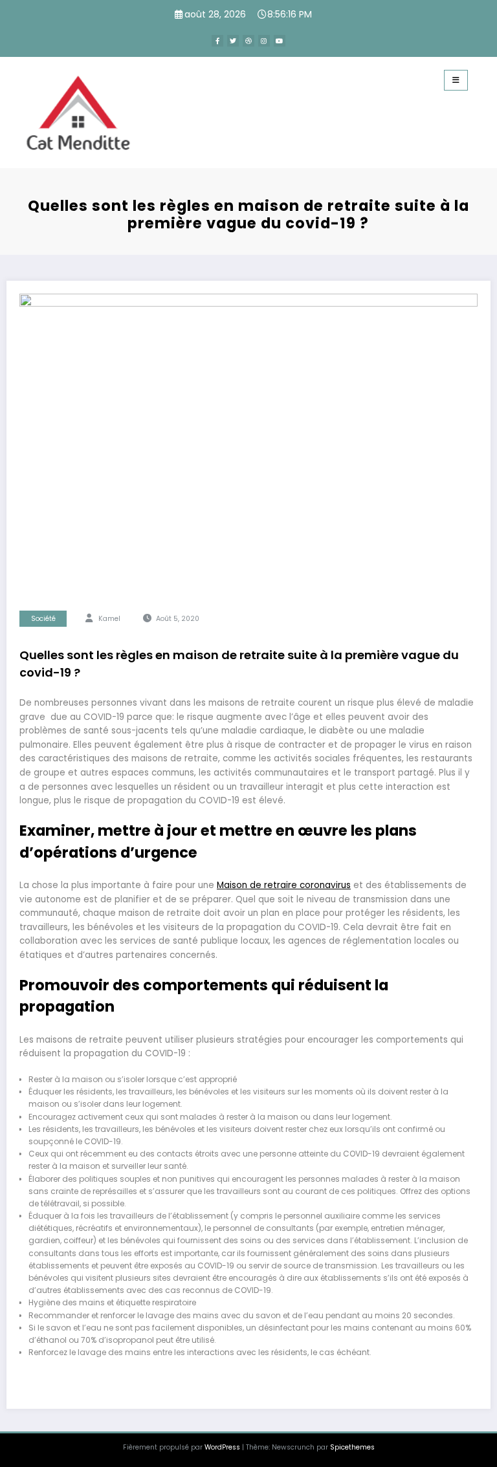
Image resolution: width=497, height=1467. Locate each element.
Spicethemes (352, 1447)
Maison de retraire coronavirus (284, 885)
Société (43, 619)
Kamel (109, 619)
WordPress (222, 1447)
